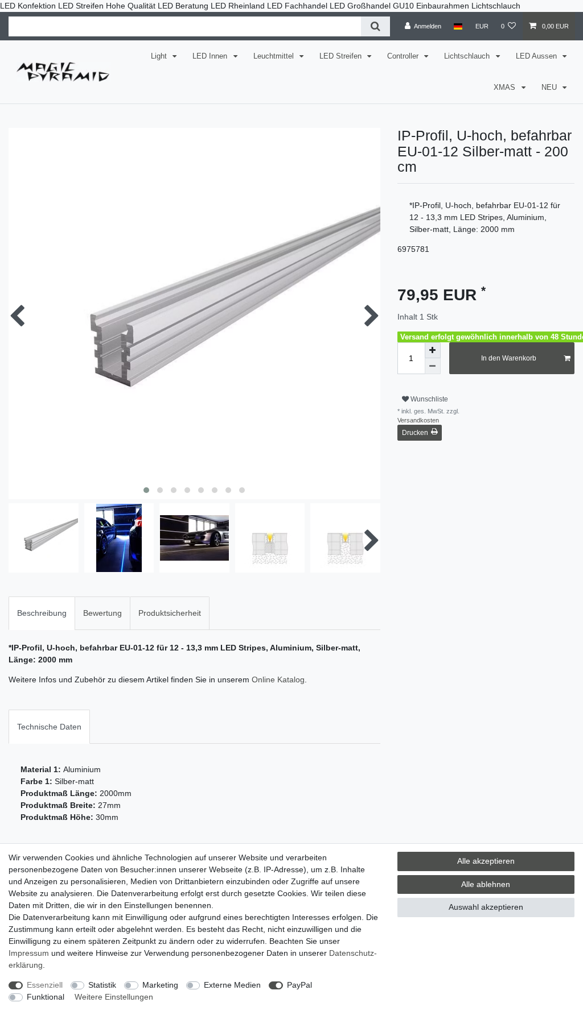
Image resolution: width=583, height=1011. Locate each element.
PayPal (299, 984)
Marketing (160, 984)
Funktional (45, 996)
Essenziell (45, 984)
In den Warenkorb (508, 358)
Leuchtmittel (274, 56)
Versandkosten (418, 420)
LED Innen (210, 56)
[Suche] (375, 26)
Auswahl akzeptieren (486, 906)
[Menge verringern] (433, 366)
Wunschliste (428, 399)
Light (160, 56)
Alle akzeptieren (486, 860)
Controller (404, 56)
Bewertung (102, 613)
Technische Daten (49, 726)
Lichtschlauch (468, 56)
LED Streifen (341, 56)
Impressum (29, 953)
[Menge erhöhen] (433, 350)
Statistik (102, 984)
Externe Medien (232, 984)
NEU (550, 88)
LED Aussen (537, 56)
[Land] (458, 26)
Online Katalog (278, 679)
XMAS (506, 88)
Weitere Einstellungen (114, 996)
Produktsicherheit (169, 613)
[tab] (42, 613)
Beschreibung (42, 613)
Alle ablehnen (485, 884)
